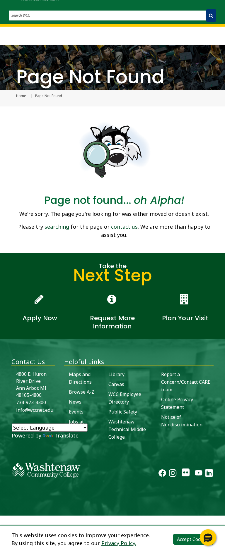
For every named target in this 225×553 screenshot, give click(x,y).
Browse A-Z (81, 392)
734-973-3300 (31, 402)
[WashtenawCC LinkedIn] (209, 474)
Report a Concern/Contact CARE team (185, 382)
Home (21, 96)
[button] (208, 537)
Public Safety (122, 412)
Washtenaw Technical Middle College (127, 429)
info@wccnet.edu (34, 410)
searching (57, 226)
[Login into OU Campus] (3, 510)
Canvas (116, 384)
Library (116, 374)
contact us (124, 226)
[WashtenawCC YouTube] (198, 474)
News (75, 402)
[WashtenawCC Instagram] (172, 474)
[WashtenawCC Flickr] (185, 474)
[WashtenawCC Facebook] (162, 474)
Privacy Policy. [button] (118, 543)
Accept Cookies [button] (193, 539)
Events (76, 412)
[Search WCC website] (211, 15)
